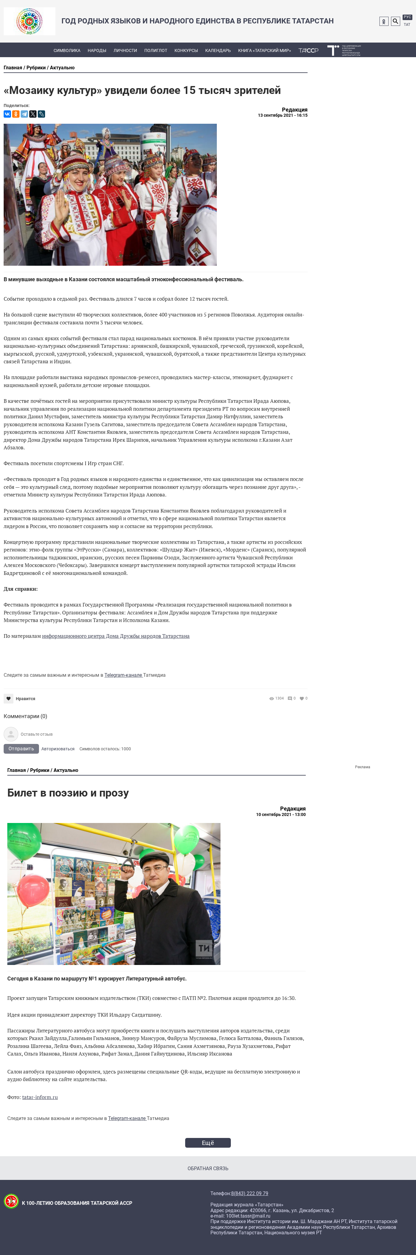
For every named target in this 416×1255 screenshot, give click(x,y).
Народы (97, 50)
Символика (67, 50)
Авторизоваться (58, 748)
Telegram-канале (123, 675)
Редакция (295, 110)
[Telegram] (24, 114)
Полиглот (155, 50)
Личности (125, 50)
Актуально (62, 68)
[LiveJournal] (41, 114)
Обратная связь (208, 1168)
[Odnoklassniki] (384, 21)
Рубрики (36, 68)
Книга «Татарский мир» (264, 50)
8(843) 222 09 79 (249, 1193)
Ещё (208, 1142)
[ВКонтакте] (7, 114)
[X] (33, 114)
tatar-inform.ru (40, 1097)
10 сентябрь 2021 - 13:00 (281, 814)
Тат (407, 24)
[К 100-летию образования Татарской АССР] (308, 50)
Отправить (21, 749)
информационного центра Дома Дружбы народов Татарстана (116, 635)
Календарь (218, 50)
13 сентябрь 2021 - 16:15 (283, 115)
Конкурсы (186, 50)
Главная (13, 68)
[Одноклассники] (15, 114)
